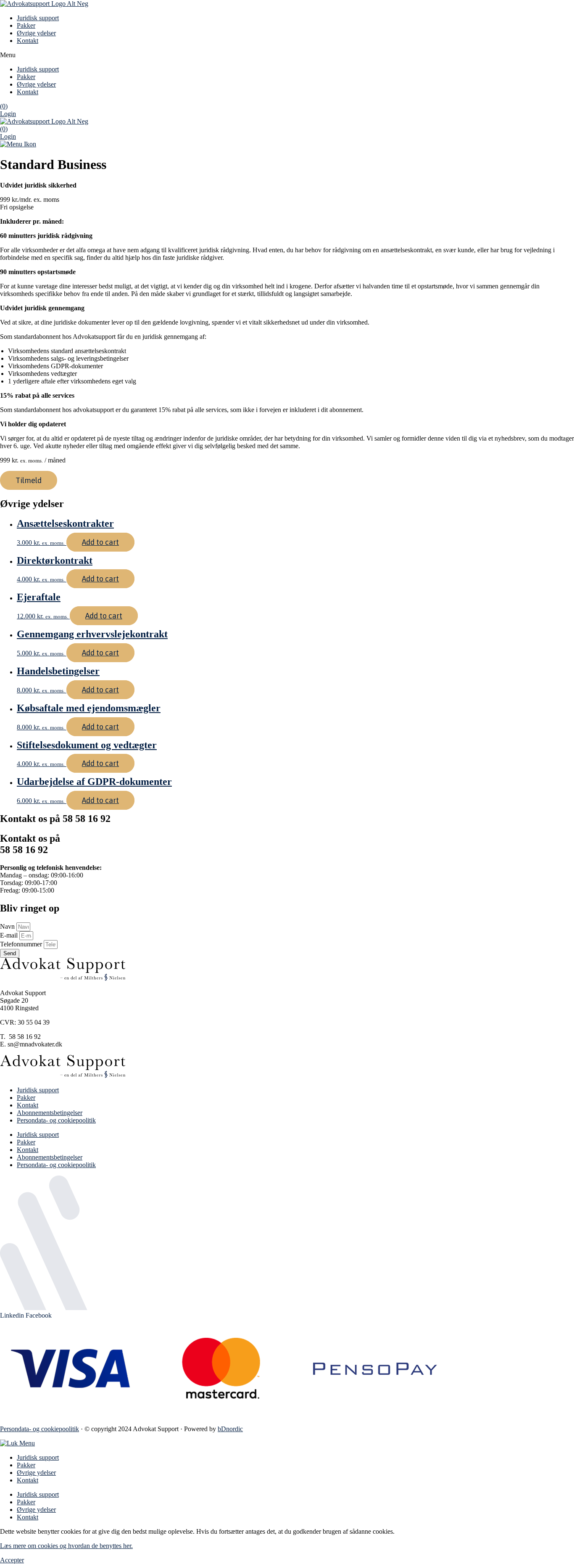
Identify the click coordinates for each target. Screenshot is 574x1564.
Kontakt (27, 40)
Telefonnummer (22, 944)
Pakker (26, 25)
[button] (287, 55)
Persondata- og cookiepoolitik (56, 1120)
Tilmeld (29, 480)
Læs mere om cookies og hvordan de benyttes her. (66, 1545)
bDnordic (230, 1428)
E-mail (9, 935)
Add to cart (100, 542)
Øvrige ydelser (36, 33)
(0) (4, 106)
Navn (8, 926)
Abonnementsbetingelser (49, 1112)
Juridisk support (38, 17)
